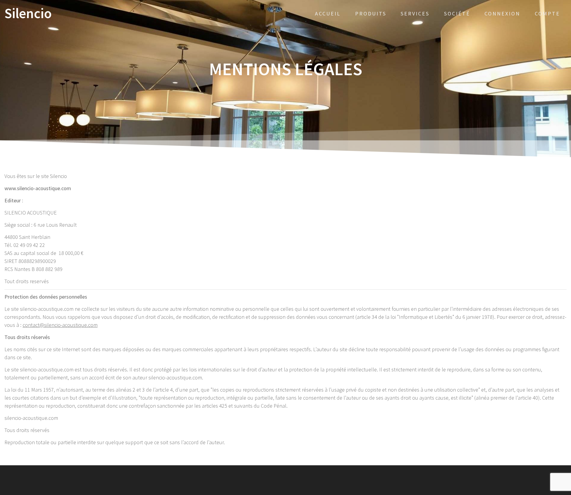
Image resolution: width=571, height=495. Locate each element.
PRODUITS (370, 13)
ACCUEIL (328, 13)
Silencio (28, 14)
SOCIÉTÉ (457, 13)
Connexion (502, 13)
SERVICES (415, 13)
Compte (547, 13)
